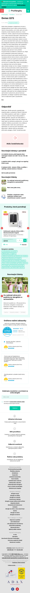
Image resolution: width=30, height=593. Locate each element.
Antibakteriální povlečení (9, 251)
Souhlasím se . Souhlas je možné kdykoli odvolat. (14, 402)
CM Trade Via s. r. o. (17, 554)
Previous (2, 228)
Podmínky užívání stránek (18, 562)
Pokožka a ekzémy (20, 260)
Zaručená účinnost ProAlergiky (10, 538)
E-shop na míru (11, 565)
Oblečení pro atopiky (15, 488)
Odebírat (15, 408)
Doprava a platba (15, 519)
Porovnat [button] (24, 244)
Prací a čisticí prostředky (9, 263)
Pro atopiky (5, 265)
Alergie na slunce (15, 514)
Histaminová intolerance (15, 505)
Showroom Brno (15, 527)
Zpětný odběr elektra (15, 529)
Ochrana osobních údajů (15, 540)
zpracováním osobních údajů (17, 401)
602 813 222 (10, 549)
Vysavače (15, 475)
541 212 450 (20, 549)
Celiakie (15, 507)
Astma (15, 510)
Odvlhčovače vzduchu (15, 480)
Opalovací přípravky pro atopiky (11, 258)
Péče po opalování (7, 260)
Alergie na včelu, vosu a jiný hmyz (15, 508)
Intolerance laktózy (15, 499)
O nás (15, 534)
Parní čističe (15, 478)
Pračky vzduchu (22, 263)
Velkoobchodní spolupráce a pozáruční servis (15, 558)
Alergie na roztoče (15, 497)
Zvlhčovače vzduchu (18, 267)
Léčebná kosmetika (15, 476)
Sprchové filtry (6, 267)
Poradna (12, 14)
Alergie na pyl (15, 493)
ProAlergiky (5, 14)
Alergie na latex (15, 512)
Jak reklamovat (15, 521)
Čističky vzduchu (15, 471)
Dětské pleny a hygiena (9, 253)
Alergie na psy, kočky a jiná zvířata (15, 501)
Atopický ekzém (13, 22)
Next (28, 228)
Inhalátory (15, 473)
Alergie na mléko (15, 495)
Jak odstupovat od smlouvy (15, 523)
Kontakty (15, 536)
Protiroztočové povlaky (17, 265)
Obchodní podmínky (15, 525)
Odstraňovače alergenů (15, 484)
